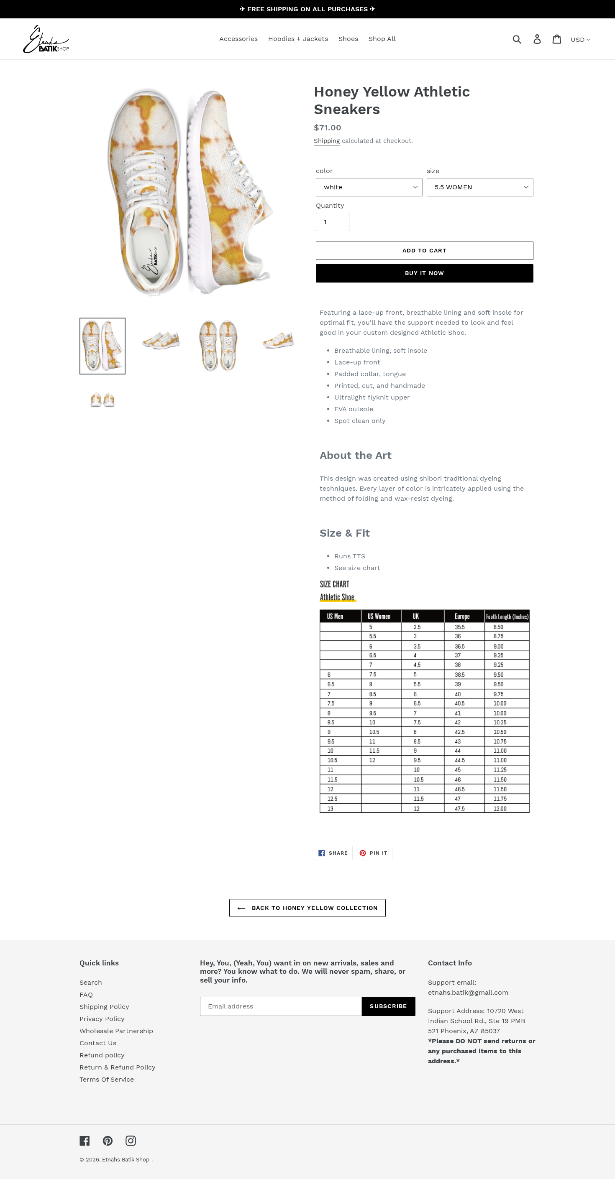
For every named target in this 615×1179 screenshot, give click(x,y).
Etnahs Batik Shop (125, 1159)
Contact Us (97, 1043)
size (433, 171)
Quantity (330, 205)
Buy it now (424, 273)
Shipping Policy (104, 1007)
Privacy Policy (102, 1019)
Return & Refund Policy (117, 1067)
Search (90, 982)
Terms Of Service (106, 1079)
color (324, 171)
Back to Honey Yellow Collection (314, 907)
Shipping (327, 141)
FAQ (86, 994)
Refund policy (102, 1055)
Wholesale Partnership (116, 1031)
